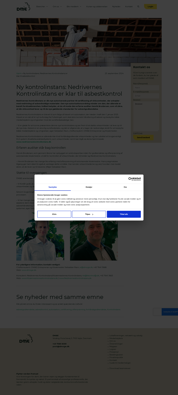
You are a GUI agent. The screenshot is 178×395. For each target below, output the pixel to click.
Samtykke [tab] (53, 187)
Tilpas (87, 214)
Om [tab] (125, 187)
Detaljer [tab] (89, 187)
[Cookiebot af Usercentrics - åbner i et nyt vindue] (130, 179)
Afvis (54, 214)
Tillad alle (124, 214)
